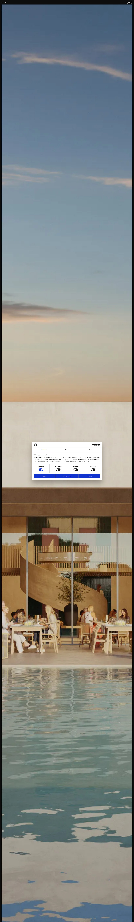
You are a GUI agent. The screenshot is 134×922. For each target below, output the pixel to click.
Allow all (89, 476)
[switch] (58, 469)
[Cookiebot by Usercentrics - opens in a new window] (93, 445)
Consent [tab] (43, 450)
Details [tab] (67, 450)
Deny (44, 476)
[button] (129, 2)
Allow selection (67, 476)
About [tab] (90, 450)
